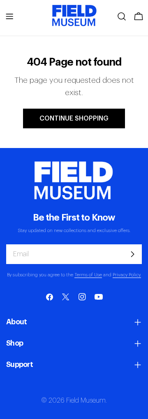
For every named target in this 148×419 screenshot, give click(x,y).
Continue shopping (74, 118)
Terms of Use (88, 275)
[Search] (121, 16)
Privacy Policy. (127, 275)
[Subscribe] (132, 254)
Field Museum (86, 400)
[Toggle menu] (9, 16)
